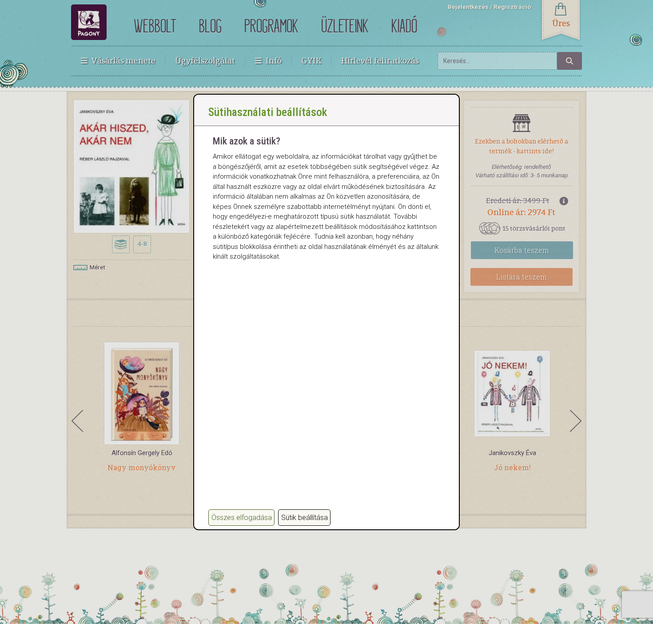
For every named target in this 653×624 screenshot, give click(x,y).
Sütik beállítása (304, 517)
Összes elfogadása (241, 517)
